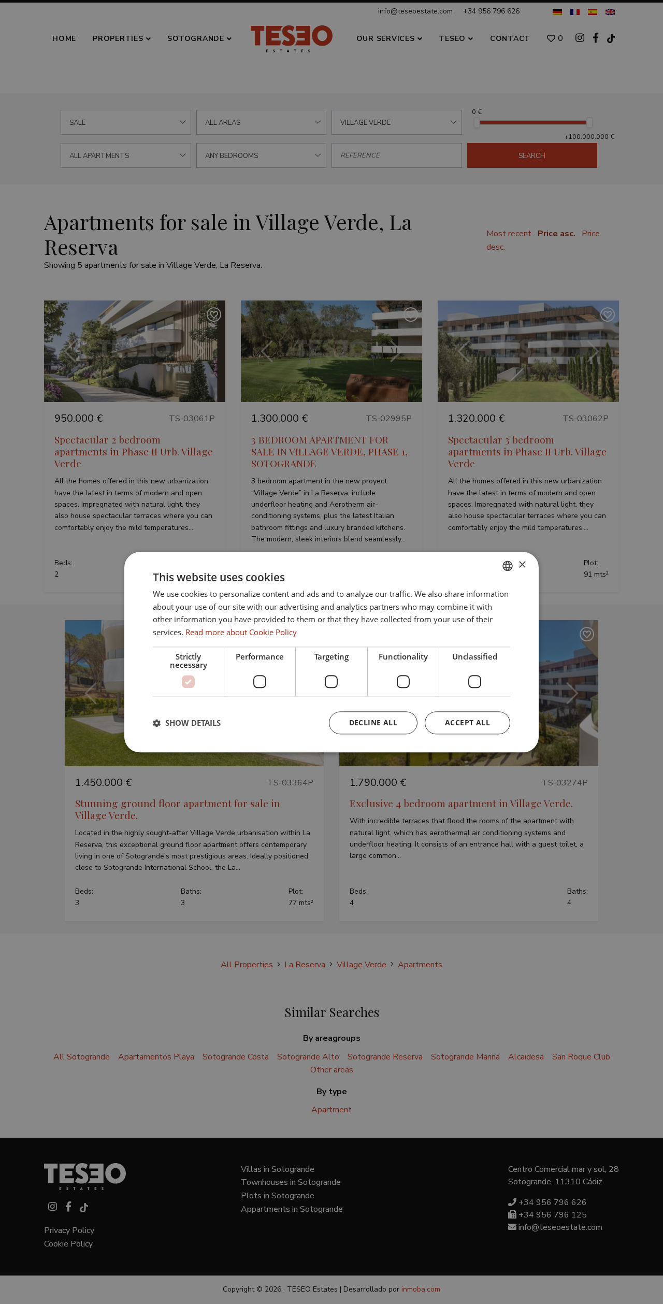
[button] (187, 722)
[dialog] (331, 652)
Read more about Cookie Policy (241, 632)
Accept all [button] (467, 722)
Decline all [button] (373, 722)
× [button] (522, 565)
